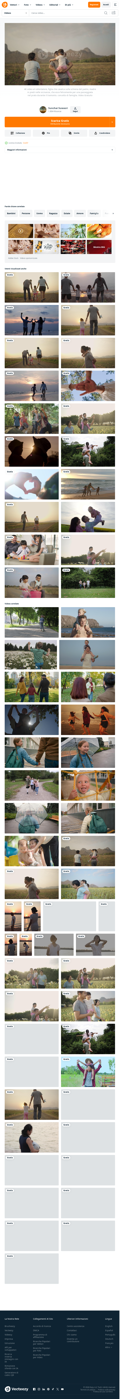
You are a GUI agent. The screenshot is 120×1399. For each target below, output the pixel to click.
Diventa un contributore (73, 1338)
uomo (39, 212)
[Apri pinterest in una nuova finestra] (48, 1388)
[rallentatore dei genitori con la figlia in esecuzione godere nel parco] (88, 581)
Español (107, 1329)
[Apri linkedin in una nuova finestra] (43, 1388)
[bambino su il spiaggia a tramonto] (13, 915)
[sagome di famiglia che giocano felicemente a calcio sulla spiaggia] (32, 384)
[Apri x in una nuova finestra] (57, 1388)
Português (108, 1333)
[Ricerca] (106, 13)
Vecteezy (9, 1329)
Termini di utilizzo (85, 1388)
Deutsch (107, 1337)
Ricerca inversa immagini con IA (11, 1356)
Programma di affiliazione (40, 1334)
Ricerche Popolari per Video (41, 1354)
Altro (105, 1346)
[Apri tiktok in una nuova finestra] (53, 1388)
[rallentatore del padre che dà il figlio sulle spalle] (32, 718)
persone (26, 212)
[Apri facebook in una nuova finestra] (34, 1388)
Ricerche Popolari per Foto (41, 1348)
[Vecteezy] (5, 5)
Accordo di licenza (42, 1324)
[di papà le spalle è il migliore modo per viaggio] (88, 621)
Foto (26, 4)
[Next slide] (108, 212)
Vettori (13, 4)
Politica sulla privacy (104, 1388)
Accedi (106, 4)
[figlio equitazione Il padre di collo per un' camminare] (88, 1070)
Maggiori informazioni (17, 148)
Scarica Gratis (60, 122)
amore (80, 212)
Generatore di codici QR (11, 1372)
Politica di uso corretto (101, 1390)
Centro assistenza (75, 1324)
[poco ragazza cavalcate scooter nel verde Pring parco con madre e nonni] (32, 621)
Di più (68, 4)
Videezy (8, 1333)
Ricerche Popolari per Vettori (41, 1341)
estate (67, 212)
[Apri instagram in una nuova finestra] (39, 1388)
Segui (75, 111)
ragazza (53, 212)
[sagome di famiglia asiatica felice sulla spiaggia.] (32, 319)
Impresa (9, 1337)
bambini (11, 212)
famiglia (94, 212)
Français (107, 1341)
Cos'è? (25, 143)
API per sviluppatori (10, 1347)
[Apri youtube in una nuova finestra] (62, 1388)
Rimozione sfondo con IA (11, 1365)
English (106, 1324)
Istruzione (10, 1341)
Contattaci (72, 1329)
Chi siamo (72, 1333)
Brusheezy (10, 1324)
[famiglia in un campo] (88, 516)
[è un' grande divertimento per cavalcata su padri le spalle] (87, 653)
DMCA (36, 1329)
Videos (39, 4)
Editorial (53, 4)
